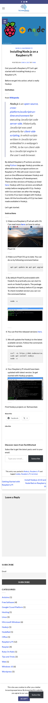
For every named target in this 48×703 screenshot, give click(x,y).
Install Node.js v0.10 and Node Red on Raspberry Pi (35, 483)
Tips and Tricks (8, 656)
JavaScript (25, 111)
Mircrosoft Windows (11, 622)
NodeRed (6, 632)
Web (4, 661)
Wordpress (7, 671)
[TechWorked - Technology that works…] (24, 8)
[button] (3, 8)
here (7, 185)
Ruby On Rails (8, 651)
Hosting (5, 612)
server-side (16, 123)
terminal (34, 474)
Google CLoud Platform (12, 607)
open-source (31, 103)
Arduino (5, 597)
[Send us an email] (24, 2)
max (34, 62)
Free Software (8, 602)
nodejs (18, 474)
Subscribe (35, 458)
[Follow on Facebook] (21, 2)
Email (4, 571)
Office (4, 637)
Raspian (5, 647)
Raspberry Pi (27, 48)
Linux (4, 617)
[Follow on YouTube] (26, 2)
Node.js (18, 48)
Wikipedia (14, 97)
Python (13, 165)
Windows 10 (7, 666)
